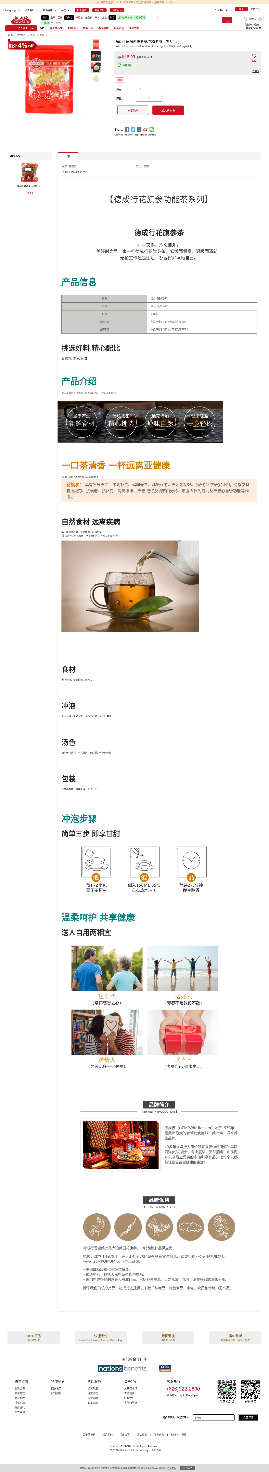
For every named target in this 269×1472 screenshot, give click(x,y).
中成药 (45, 22)
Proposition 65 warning (145, 134)
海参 (112, 17)
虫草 (52, 17)
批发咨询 (20, 1412)
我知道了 (187, 1468)
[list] (96, 20)
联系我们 (129, 1398)
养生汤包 (56, 22)
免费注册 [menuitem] (255, 9)
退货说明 (93, 1398)
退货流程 (93, 1393)
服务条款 (159, 1434)
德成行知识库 (253, 28)
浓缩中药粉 (140, 17)
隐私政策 (142, 1434)
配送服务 (56, 1393)
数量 (119, 98)
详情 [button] (67, 156)
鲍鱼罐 (88, 17)
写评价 (255, 71)
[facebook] (127, 129)
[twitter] (133, 129)
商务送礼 (20, 1407)
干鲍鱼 (79, 17)
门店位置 (125, 1434)
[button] (32, 29)
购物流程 (20, 1388)
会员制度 (20, 1398)
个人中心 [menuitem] (219, 10)
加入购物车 (168, 110)
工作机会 (129, 1393)
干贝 (97, 17)
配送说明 (56, 1388)
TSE (21, 20)
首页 (42, 28)
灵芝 (60, 17)
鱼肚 (104, 17)
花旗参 (69, 17)
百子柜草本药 (125, 17)
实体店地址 (130, 1402)
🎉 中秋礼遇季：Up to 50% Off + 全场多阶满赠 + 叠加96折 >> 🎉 (134, 2)
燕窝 (45, 17)
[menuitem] (18, 10)
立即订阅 (248, 1417)
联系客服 (93, 1402)
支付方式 (20, 1393)
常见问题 (20, 1402)
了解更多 (171, 1468)
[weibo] (145, 129)
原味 (120, 79)
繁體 (183, 1434)
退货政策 (93, 1388)
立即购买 (133, 110)
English (175, 1434)
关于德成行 (130, 1388)
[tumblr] (139, 129)
